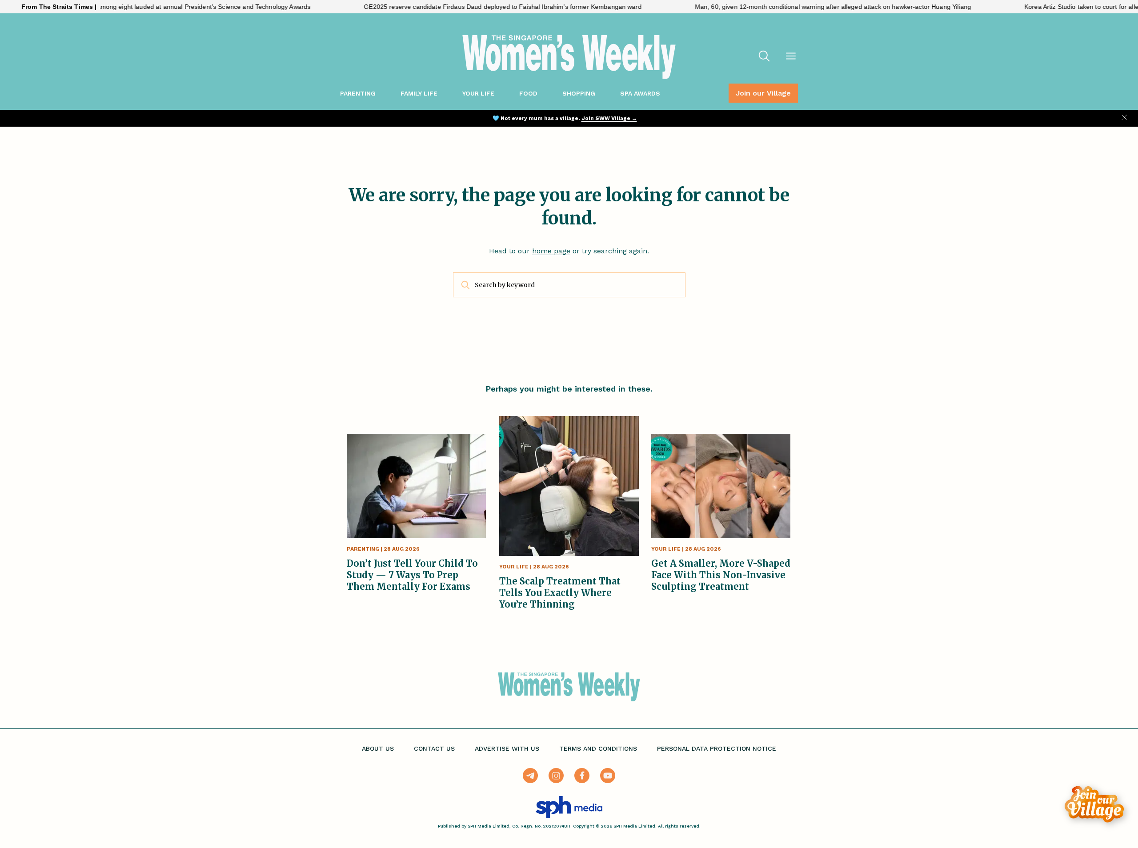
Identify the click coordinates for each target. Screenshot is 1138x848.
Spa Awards (640, 93)
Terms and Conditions (598, 748)
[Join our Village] (1094, 804)
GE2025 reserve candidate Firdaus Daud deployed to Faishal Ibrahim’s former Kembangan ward (474, 6)
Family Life (419, 93)
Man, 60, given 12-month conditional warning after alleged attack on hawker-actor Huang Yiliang (804, 6)
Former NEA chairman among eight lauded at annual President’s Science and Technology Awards (142, 6)
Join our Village (763, 93)
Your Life (478, 93)
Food (528, 93)
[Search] (764, 57)
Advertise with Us (507, 748)
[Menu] (791, 57)
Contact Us (434, 748)
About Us (378, 748)
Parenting (358, 93)
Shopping (578, 93)
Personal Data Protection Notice (716, 748)
